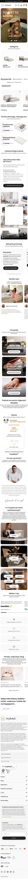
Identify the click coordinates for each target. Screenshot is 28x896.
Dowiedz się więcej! (7, 817)
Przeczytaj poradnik (14, 393)
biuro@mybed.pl (6, 754)
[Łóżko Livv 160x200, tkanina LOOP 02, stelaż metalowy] (11, 96)
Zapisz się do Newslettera (11, 268)
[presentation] (1, 1)
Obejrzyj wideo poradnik (14, 372)
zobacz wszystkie (13, 690)
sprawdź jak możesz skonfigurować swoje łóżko (13, 153)
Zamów (14, 558)
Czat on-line (6, 761)
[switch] (8, 772)
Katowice (8, 581)
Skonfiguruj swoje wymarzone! (14, 185)
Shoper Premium (4, 876)
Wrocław (19, 576)
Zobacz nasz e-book (14, 351)
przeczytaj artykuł (5, 609)
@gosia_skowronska (11, 306)
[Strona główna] (7, 5)
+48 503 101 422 (6, 757)
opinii (17, 421)
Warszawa (8, 576)
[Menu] (10, 769)
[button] (11, 40)
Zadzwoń (14, 535)
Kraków (19, 581)
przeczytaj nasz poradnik (13, 119)
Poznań (14, 586)
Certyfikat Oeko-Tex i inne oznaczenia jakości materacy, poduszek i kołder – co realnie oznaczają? (11, 685)
